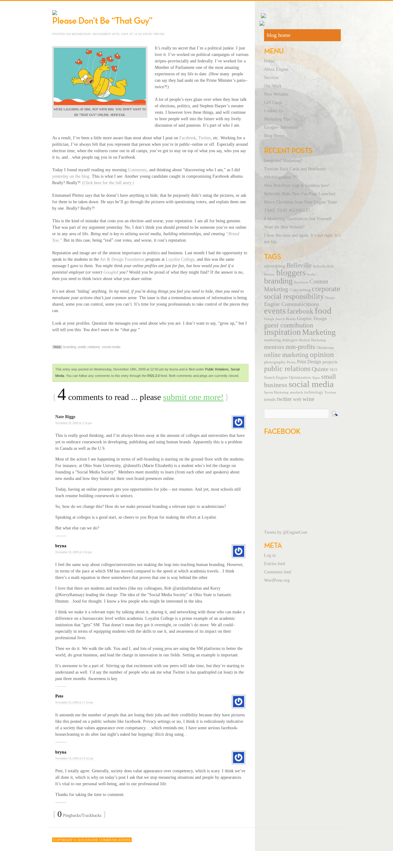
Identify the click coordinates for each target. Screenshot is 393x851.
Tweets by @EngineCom (285, 532)
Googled (110, 272)
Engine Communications (291, 304)
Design (330, 297)
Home (269, 61)
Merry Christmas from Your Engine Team (300, 202)
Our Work (273, 86)
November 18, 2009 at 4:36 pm (73, 552)
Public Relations (217, 369)
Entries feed (274, 563)
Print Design (309, 362)
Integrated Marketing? (283, 160)
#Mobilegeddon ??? (281, 177)
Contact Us (273, 111)
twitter (284, 399)
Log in (270, 555)
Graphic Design (312, 318)
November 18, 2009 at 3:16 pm (73, 423)
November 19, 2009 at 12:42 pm (74, 758)
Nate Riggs (65, 416)
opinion (322, 354)
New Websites (276, 94)
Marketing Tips (277, 119)
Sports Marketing (276, 392)
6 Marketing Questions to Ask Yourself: (298, 218)
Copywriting (300, 290)
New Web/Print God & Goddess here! (297, 185)
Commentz (137, 170)
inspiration (282, 332)
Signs (316, 377)
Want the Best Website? (284, 227)
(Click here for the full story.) (108, 182)
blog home (278, 35)
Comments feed (277, 572)
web (297, 399)
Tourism (330, 392)
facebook (300, 311)
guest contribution (288, 325)
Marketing (319, 332)
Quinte (320, 369)
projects (329, 361)
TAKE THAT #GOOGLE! (287, 210)
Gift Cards (273, 102)
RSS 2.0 (153, 376)
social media (111, 347)
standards (296, 392)
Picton (291, 362)
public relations (89, 347)
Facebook (187, 138)
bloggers (291, 272)
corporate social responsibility (302, 292)
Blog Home (274, 135)
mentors (274, 346)
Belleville (299, 265)
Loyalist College (180, 259)
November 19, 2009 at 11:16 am (74, 702)
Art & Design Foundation (123, 259)
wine (308, 398)
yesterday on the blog (70, 176)
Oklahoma (325, 348)
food (323, 310)
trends (270, 399)
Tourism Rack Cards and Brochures (294, 169)
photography (275, 362)
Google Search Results (280, 319)
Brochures (301, 282)
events (275, 310)
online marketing (286, 354)
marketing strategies (281, 340)
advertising (274, 265)
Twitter (204, 138)
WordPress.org (277, 580)
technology (313, 392)
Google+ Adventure (281, 127)
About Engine (276, 69)
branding (69, 347)
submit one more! (193, 397)
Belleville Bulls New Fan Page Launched (299, 194)
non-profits (300, 346)
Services (271, 77)
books (311, 274)
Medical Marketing (312, 340)
